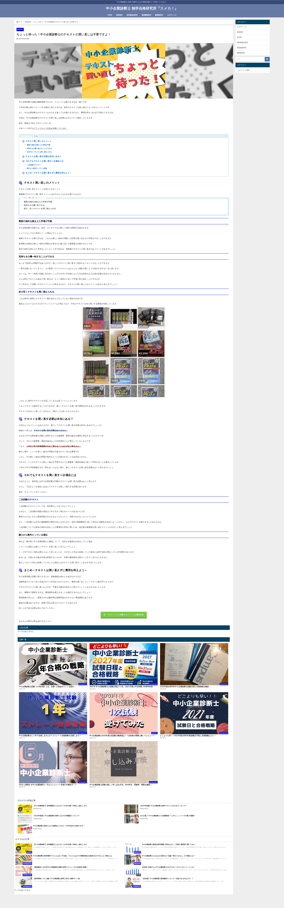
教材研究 (119, 15)
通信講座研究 (146, 15)
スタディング (172, 15)
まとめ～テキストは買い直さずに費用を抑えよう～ (47, 173)
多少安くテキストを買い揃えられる (39, 152)
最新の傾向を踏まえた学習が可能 (38, 145)
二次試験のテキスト (34, 165)
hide (36, 136)
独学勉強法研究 (132, 15)
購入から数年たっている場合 (37, 168)
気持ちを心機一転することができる (39, 148)
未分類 (239, 37)
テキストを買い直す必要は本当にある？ (42, 156)
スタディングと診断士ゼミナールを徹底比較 (125, 614)
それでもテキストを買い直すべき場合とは (43, 161)
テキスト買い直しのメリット (37, 141)
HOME (109, 15)
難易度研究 (159, 15)
